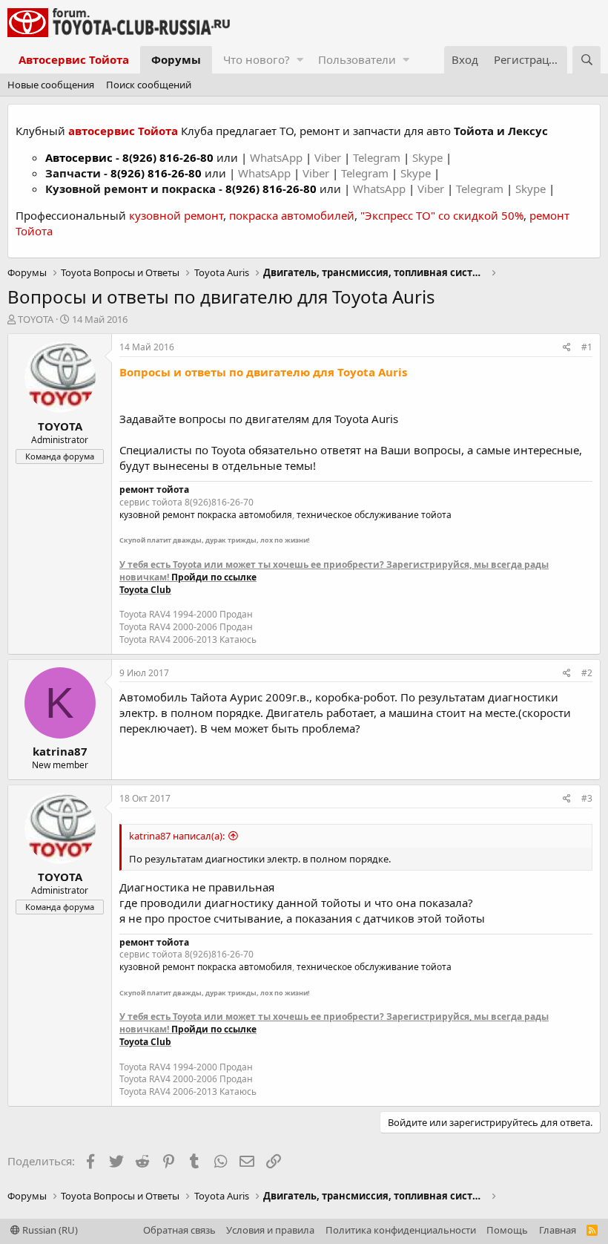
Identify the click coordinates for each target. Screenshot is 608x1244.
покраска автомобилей (291, 215)
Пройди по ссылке (214, 577)
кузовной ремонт (176, 215)
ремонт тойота (154, 489)
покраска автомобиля (244, 514)
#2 (586, 673)
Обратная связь (179, 1230)
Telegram (378, 157)
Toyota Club (145, 589)
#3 (586, 798)
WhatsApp (277, 157)
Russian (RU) (49, 1230)
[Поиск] (586, 59)
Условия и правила (270, 1230)
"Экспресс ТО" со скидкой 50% (441, 215)
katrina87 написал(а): (177, 835)
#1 (586, 347)
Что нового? (256, 59)
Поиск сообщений (148, 84)
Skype (429, 157)
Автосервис (79, 157)
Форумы (176, 59)
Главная (557, 1230)
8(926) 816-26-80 (168, 157)
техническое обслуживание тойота (374, 514)
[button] (300, 59)
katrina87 (60, 751)
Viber (327, 157)
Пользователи (357, 59)
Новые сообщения (50, 84)
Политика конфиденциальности (401, 1230)
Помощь (507, 1230)
